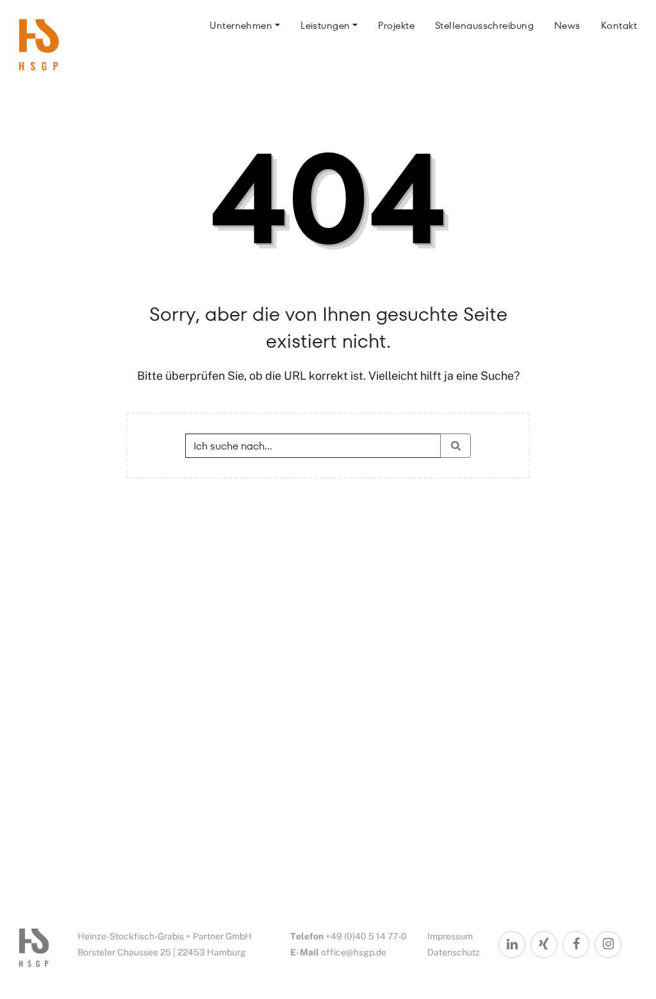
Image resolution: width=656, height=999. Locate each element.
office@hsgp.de (353, 952)
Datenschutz (453, 952)
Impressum (450, 936)
